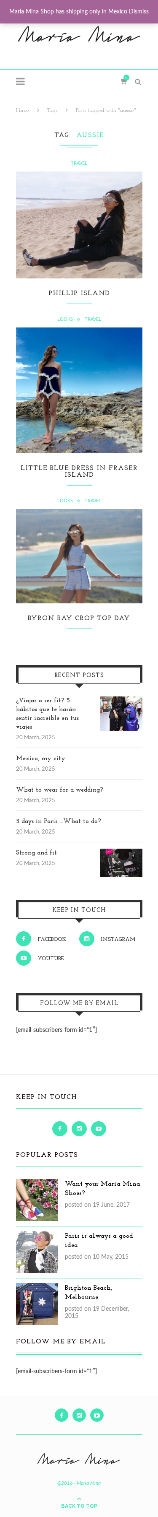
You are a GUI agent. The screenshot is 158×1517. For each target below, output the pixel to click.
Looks (65, 319)
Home (22, 110)
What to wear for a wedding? (59, 790)
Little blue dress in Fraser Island (79, 471)
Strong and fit (36, 853)
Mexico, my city (40, 759)
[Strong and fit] (121, 853)
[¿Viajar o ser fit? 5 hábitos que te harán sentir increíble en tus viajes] (121, 701)
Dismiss (139, 12)
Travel (79, 163)
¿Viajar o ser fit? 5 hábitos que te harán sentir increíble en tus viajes (47, 714)
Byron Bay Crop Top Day (79, 618)
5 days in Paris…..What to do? (58, 821)
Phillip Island (79, 293)
